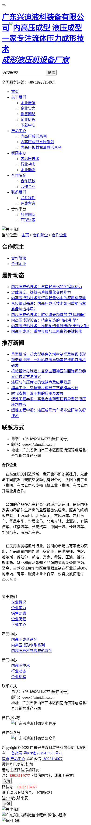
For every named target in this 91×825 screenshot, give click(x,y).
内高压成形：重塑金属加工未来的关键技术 (46, 331)
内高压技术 (30, 159)
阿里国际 (28, 215)
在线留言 (28, 203)
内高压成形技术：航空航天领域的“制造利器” (48, 315)
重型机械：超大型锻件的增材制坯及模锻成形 (48, 354)
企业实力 (28, 108)
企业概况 (28, 103)
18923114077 (52, 759)
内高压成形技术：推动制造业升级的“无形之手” (50, 326)
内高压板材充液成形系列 (41, 147)
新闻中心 (18, 153)
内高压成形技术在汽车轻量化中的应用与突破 (48, 298)
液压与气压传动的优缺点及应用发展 (41, 382)
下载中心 (28, 125)
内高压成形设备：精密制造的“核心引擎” (44, 320)
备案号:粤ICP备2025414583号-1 (36, 753)
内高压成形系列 (34, 136)
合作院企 (18, 175)
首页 (15, 92)
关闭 (7, 781)
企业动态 (28, 170)
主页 (25, 235)
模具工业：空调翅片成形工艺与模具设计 (44, 388)
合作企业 (28, 187)
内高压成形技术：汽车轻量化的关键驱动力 (46, 287)
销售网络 (28, 114)
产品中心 (18, 131)
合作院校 (28, 181)
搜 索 (51, 73)
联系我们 (18, 192)
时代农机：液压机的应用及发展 (37, 393)
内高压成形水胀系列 (37, 142)
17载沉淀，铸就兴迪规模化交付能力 (41, 292)
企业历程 (28, 120)
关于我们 (18, 97)
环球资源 (28, 220)
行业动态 (28, 164)
